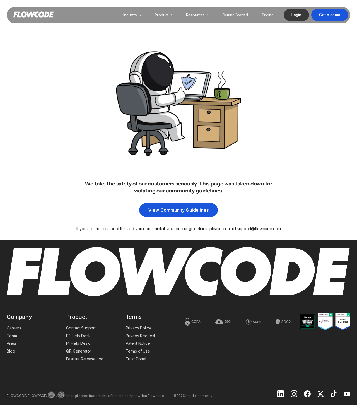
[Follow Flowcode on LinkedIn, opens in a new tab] (280, 394)
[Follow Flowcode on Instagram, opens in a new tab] (294, 394)
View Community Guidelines (178, 210)
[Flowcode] (178, 272)
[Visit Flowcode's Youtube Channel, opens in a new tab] (347, 394)
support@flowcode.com (259, 228)
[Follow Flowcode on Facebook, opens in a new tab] (307, 394)
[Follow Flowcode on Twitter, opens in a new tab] (320, 394)
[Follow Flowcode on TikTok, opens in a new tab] (333, 394)
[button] (132, 15)
